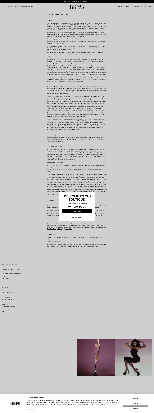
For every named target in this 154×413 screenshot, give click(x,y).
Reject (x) (135, 408)
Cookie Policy (112, 404)
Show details (31, 409)
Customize (134, 403)
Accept (135, 398)
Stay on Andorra (77, 217)
